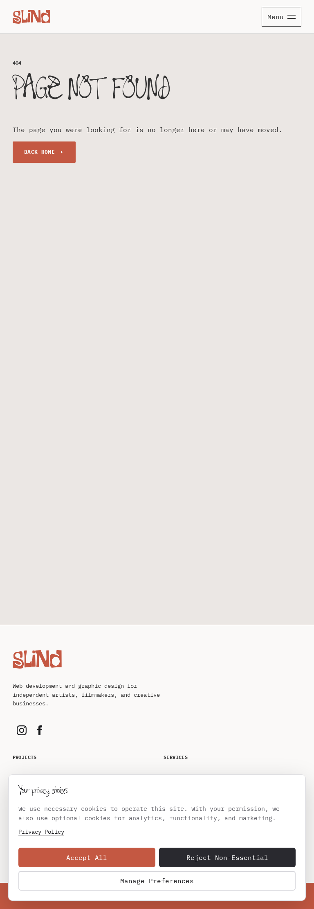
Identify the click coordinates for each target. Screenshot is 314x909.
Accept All (86, 857)
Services (176, 757)
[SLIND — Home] (31, 17)
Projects (25, 757)
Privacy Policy (41, 831)
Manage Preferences (157, 881)
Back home (39, 151)
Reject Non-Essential (227, 857)
